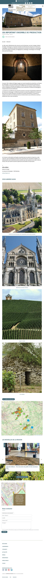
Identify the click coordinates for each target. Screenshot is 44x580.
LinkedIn (31, 3)
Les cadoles (22, 394)
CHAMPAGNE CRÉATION (9, 573)
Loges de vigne (22, 341)
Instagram (27, 3)
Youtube (29, 3)
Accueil (3, 41)
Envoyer (4, 531)
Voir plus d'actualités (22, 477)
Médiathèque (5, 557)
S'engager (4, 549)
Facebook (25, 3)
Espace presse (5, 560)
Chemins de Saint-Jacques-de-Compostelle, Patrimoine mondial (22, 234)
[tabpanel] (22, 67)
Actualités (4, 552)
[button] (28, 420)
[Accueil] (22, 8)
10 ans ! (4, 563)
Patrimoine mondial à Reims (22, 287)
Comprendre (5, 546)
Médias (3, 554)
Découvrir (9, 41)
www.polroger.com (6, 173)
